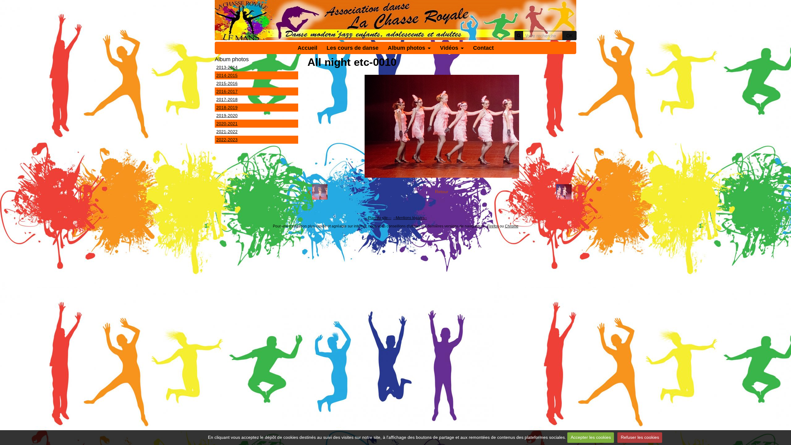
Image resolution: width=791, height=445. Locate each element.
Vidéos (449, 48)
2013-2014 (227, 67)
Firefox (493, 226)
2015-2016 (227, 83)
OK (569, 35)
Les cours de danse (353, 48)
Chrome (511, 226)
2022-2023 (227, 139)
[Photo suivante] (566, 192)
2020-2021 (227, 123)
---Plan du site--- (377, 218)
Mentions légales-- (411, 218)
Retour (441, 191)
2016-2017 (227, 91)
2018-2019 (227, 107)
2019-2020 (227, 115)
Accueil (307, 48)
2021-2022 (227, 131)
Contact (483, 48)
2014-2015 (227, 75)
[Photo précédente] (318, 192)
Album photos (406, 48)
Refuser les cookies (640, 437)
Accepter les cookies (591, 437)
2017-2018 (227, 99)
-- (394, 218)
